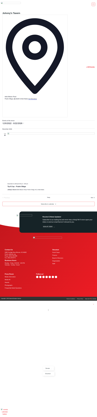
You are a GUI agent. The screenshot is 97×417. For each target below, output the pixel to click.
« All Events (90, 67)
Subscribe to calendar (47, 204)
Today (48, 197)
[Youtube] (43, 277)
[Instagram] (46, 277)
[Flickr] (37, 277)
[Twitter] (50, 277)
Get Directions (32, 99)
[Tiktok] (53, 277)
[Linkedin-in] (56, 277)
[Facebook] (40, 277)
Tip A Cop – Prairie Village (16, 186)
